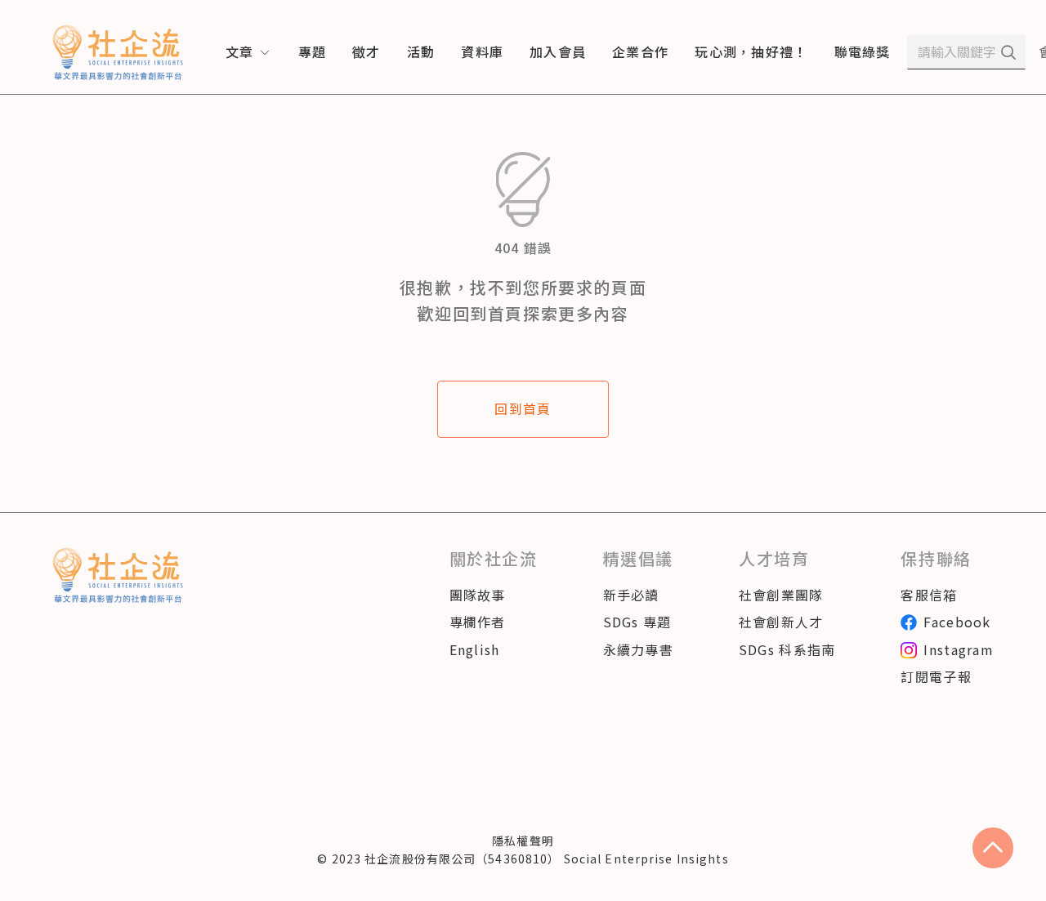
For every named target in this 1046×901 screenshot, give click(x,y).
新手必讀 (631, 594)
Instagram (958, 649)
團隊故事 (477, 594)
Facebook (956, 621)
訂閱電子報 (936, 676)
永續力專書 (638, 649)
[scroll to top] (992, 847)
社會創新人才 (781, 621)
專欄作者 (477, 621)
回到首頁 (522, 408)
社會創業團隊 (781, 594)
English (474, 649)
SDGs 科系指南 (787, 649)
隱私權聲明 (523, 840)
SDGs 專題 (637, 621)
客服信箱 (929, 594)
